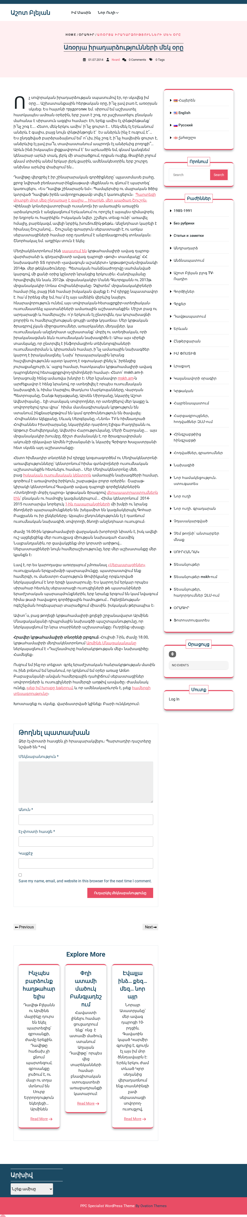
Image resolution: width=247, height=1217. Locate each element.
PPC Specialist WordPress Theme (123, 1206)
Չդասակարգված (190, 521)
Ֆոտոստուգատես (192, 620)
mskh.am (126, 378)
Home (71, 34)
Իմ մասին (81, 12)
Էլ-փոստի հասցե (37, 831)
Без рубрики (184, 223)
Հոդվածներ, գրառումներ (198, 453)
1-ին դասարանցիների (87, 504)
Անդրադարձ (186, 248)
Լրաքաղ (182, 366)
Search (219, 175)
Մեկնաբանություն (39, 756)
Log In (174, 699)
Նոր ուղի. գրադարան (195, 508)
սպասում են (74, 251)
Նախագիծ (184, 465)
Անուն (26, 809)
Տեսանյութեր (187, 564)
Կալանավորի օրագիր (195, 378)
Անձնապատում (189, 260)
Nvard (116, 59)
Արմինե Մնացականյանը (111, 643)
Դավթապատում (190, 316)
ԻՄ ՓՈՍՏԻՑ (185, 353)
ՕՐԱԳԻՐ (87, 34)
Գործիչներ (184, 291)
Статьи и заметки (189, 235)
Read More (39, 1119)
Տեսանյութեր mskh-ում (195, 577)
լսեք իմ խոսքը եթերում (50, 688)
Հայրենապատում (191, 403)
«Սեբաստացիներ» (126, 565)
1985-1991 (183, 211)
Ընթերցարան (187, 341)
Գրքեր (180, 304)
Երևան (181, 328)
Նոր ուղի (107, 12)
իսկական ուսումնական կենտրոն (57, 475)
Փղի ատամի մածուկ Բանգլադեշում (86, 988)
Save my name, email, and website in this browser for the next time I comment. (85, 881)
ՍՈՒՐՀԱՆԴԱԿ (186, 552)
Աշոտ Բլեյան (30, 12)
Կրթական (183, 391)
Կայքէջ (26, 853)
